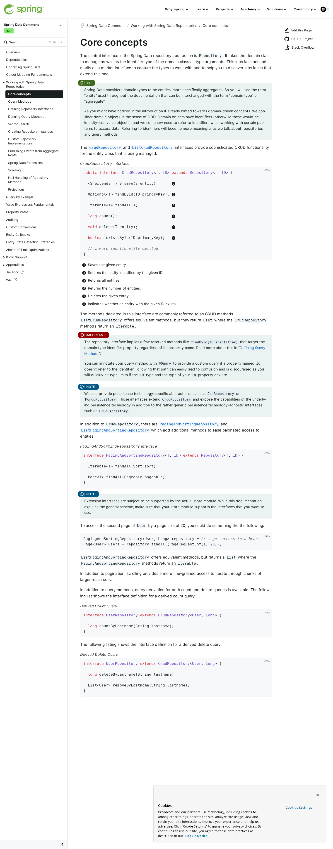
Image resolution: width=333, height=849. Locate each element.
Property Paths (17, 212)
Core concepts (19, 94)
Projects (223, 9)
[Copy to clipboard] (267, 255)
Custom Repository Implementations (22, 141)
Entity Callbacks (18, 234)
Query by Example (20, 197)
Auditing (12, 220)
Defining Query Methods (26, 116)
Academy (248, 9)
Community (303, 9)
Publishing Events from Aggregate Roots (33, 153)
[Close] (318, 795)
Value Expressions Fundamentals (30, 204)
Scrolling (14, 170)
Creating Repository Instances (30, 131)
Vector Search (18, 124)
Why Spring (175, 9)
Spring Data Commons (105, 25)
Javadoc (12, 272)
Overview (13, 52)
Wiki (9, 280)
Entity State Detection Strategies (30, 242)
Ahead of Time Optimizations (27, 250)
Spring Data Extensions (25, 163)
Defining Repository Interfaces (30, 109)
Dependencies (16, 59)
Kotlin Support (16, 257)
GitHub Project (302, 39)
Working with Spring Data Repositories (25, 84)
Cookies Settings (299, 807)
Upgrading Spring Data (23, 67)
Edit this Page (301, 30)
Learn (200, 9)
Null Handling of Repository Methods (28, 180)
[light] (325, 9)
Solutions (275, 9)
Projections (16, 189)
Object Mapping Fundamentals (29, 75)
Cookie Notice (195, 836)
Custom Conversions (21, 227)
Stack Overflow (302, 47)
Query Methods (19, 101)
